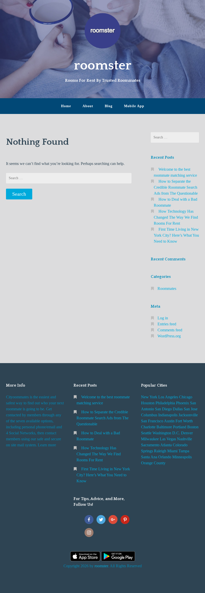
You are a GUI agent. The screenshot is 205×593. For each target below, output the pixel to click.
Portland (179, 427)
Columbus (149, 415)
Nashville (184, 439)
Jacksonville (188, 415)
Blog (108, 106)
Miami (172, 451)
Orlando (164, 457)
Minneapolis (182, 457)
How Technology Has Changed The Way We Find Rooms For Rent (176, 217)
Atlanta (166, 445)
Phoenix (182, 403)
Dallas (178, 409)
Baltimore (164, 427)
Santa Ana (149, 457)
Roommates (167, 288)
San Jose (191, 409)
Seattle (146, 433)
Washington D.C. (166, 433)
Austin (169, 421)
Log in (163, 318)
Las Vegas (168, 439)
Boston (192, 427)
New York (149, 397)
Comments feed (170, 330)
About (87, 106)
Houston (147, 403)
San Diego (163, 409)
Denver (187, 433)
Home (66, 106)
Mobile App (134, 106)
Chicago (185, 397)
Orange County (153, 463)
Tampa (183, 451)
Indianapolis (168, 415)
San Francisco (152, 421)
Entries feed (167, 324)
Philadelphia (165, 403)
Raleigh (160, 451)
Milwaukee (150, 439)
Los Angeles (168, 397)
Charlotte (148, 427)
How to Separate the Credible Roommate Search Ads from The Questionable (176, 187)
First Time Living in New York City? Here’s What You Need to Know (176, 235)
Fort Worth (184, 421)
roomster (103, 65)
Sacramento (150, 445)
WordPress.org (169, 336)
